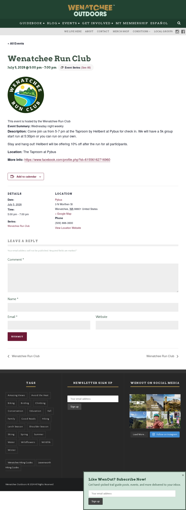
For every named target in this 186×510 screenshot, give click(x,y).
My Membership (132, 23)
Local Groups (163, 31)
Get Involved (96, 23)
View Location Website (68, 228)
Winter (12, 450)
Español (159, 23)
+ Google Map (63, 213)
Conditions (140, 31)
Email (12, 317)
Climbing (40, 403)
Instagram (177, 31)
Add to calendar (26, 176)
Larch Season (15, 426)
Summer (38, 434)
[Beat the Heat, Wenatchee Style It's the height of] (138, 402)
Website (101, 317)
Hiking (45, 419)
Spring (24, 434)
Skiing (11, 434)
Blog (52, 23)
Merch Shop (121, 31)
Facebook (183, 31)
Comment (16, 260)
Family (11, 419)
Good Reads (28, 419)
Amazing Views (16, 395)
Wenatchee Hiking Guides (20, 462)
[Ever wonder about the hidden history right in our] (138, 419)
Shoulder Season (38, 426)
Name (13, 299)
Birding (25, 403)
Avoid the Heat (39, 395)
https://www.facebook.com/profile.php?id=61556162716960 (67, 159)
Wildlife (46, 442)
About (89, 31)
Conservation (15, 411)
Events (69, 23)
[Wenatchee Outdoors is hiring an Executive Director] (154, 402)
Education (35, 411)
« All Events (16, 43)
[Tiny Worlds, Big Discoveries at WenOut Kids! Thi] (172, 419)
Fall (49, 411)
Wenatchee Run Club (19, 226)
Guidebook (31, 23)
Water (11, 442)
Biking (11, 403)
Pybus (58, 199)
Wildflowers (28, 442)
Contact (103, 31)
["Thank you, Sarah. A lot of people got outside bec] (154, 419)
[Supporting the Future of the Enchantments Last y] (172, 402)
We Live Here (73, 31)
